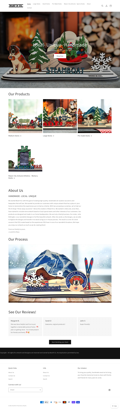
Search (10, 379)
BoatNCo (14, 405)
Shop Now (60, 56)
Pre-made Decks (84, 136)
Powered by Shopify (21, 405)
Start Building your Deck (60, 342)
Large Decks (47, 136)
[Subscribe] (40, 390)
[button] (102, 6)
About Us (11, 372)
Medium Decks (13, 136)
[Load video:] (60, 273)
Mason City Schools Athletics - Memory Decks (23, 177)
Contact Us (11, 376)
